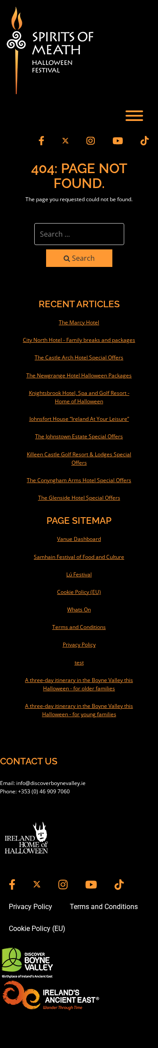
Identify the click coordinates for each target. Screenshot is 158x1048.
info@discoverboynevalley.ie (51, 783)
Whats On (79, 609)
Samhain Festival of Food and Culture (79, 557)
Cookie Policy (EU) (79, 592)
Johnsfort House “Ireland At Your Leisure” (79, 419)
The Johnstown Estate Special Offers (79, 436)
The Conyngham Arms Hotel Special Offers (79, 480)
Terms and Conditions (79, 627)
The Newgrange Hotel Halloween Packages (79, 375)
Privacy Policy (79, 644)
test (79, 662)
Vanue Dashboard (79, 539)
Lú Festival (79, 574)
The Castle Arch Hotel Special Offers (79, 357)
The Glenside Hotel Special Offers (79, 497)
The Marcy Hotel (79, 322)
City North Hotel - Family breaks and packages (79, 340)
